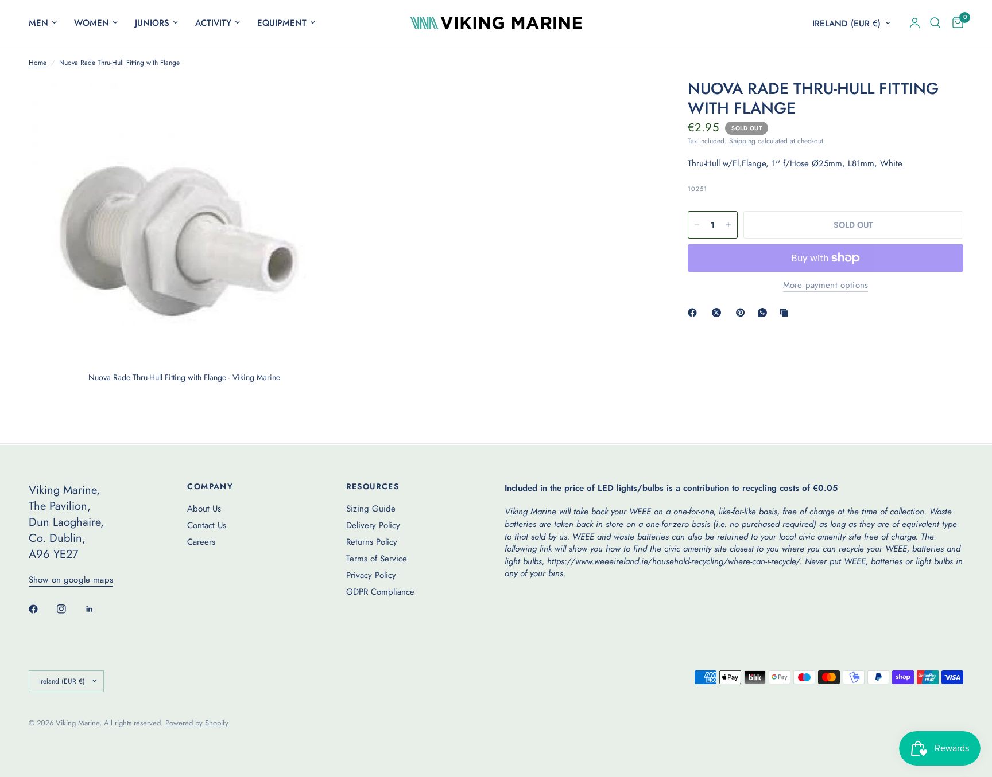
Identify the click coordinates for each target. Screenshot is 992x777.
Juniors (152, 23)
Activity (213, 23)
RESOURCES (373, 486)
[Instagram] (69, 609)
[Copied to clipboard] (786, 312)
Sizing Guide (371, 508)
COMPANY (210, 486)
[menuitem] (47, 23)
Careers (201, 542)
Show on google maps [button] (71, 580)
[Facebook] (695, 312)
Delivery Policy (373, 525)
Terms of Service (376, 558)
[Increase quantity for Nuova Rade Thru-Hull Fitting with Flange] (728, 225)
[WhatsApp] (765, 312)
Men (38, 23)
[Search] (935, 23)
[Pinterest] (743, 312)
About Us (204, 508)
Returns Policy (371, 542)
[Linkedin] (97, 609)
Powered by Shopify (196, 722)
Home (37, 63)
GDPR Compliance (380, 591)
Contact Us (206, 525)
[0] (955, 23)
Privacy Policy (371, 575)
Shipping (742, 141)
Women (91, 23)
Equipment (282, 23)
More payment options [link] (825, 285)
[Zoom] (316, 103)
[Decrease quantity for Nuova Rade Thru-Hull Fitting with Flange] (697, 225)
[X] (719, 312)
